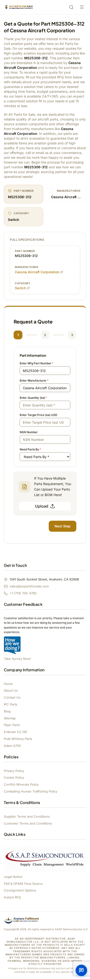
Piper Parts (12, 725)
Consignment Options (20, 890)
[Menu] (82, 7)
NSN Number (29, 432)
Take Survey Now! (17, 659)
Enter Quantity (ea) (33, 397)
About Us (11, 690)
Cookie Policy (14, 777)
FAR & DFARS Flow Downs (23, 884)
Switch (20, 288)
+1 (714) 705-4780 (23, 593)
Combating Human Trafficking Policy (30, 791)
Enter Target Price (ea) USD (38, 415)
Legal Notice (13, 877)
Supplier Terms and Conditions (27, 816)
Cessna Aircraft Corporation (37, 272)
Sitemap (10, 718)
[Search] (71, 7)
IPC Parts (10, 704)
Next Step (62, 526)
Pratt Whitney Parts (18, 739)
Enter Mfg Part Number (36, 363)
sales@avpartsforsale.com (29, 586)
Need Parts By (30, 449)
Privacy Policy (14, 771)
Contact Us (12, 697)
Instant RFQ (12, 897)
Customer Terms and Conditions (28, 823)
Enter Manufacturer (34, 380)
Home (8, 684)
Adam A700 (12, 746)
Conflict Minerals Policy (21, 784)
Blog (7, 711)
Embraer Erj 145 (15, 732)
